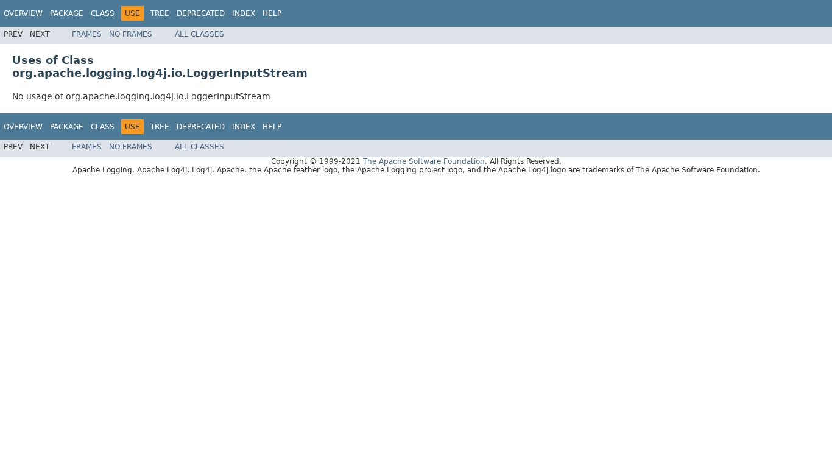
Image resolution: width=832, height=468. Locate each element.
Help (272, 13)
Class (103, 13)
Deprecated (201, 13)
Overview (23, 13)
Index (243, 13)
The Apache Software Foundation (424, 161)
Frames (87, 34)
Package (66, 13)
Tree (159, 13)
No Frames (130, 34)
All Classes (199, 34)
